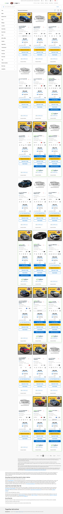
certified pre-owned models (10, 488)
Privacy (22, 511)
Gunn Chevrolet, (11, 480)
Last (54, 455)
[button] (31, 17)
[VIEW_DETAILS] (40, 17)
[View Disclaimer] (42, 36)
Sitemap (20, 511)
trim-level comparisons (30, 483)
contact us (25, 496)
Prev (41, 455)
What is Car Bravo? (55, 109)
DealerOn (17, 511)
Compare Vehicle (23, 61)
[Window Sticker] (30, 145)
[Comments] (45, 36)
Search (58, 6)
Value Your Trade (25, 52)
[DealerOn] (7, 511)
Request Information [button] (40, 49)
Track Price (25, 42)
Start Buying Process (25, 47)
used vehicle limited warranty (35, 489)
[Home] (34, 3)
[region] (25, 45)
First (37, 455)
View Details (24, 54)
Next (51, 455)
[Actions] (30, 27)
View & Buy (55, 99)
